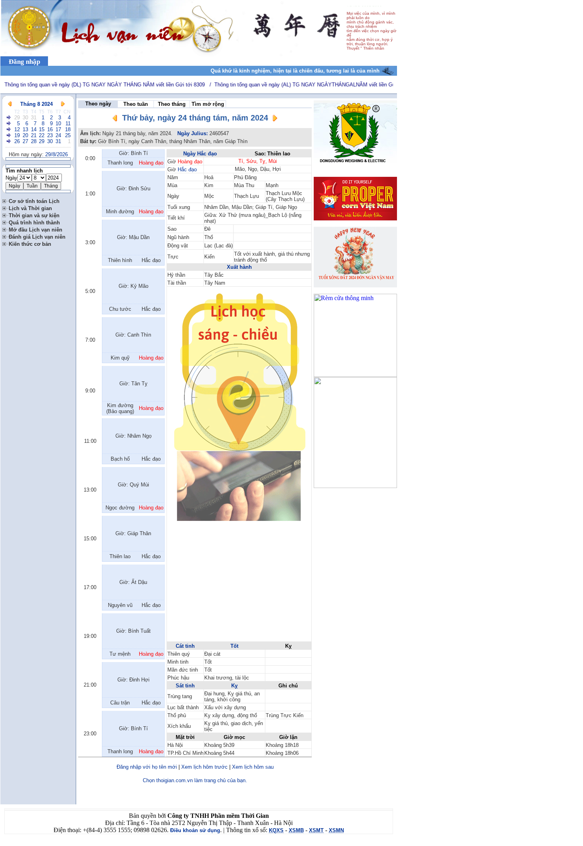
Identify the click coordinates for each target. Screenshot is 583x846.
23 (50, 135)
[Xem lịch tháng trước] (10, 104)
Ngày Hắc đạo (200, 154)
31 (33, 118)
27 (25, 141)
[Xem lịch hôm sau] (275, 119)
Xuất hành (239, 267)
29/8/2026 (56, 154)
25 (68, 135)
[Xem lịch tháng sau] (63, 104)
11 (68, 123)
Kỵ (234, 686)
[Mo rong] (5, 200)
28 (33, 141)
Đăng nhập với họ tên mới (147, 767)
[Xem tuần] (9, 117)
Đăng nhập (24, 61)
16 (50, 129)
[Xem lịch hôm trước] (115, 119)
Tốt (234, 646)
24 (58, 135)
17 (58, 129)
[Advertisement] (239, 585)
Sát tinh (185, 686)
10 (58, 123)
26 (17, 141)
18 (68, 129)
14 (33, 129)
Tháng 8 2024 (36, 104)
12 (17, 129)
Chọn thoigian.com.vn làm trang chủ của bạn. (195, 780)
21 (33, 135)
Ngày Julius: (192, 133)
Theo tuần (135, 104)
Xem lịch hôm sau (253, 767)
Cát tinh (185, 646)
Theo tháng (172, 104)
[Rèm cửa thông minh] (355, 374)
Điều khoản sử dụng (195, 830)
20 (25, 135)
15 (41, 129)
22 (41, 135)
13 (25, 129)
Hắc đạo (187, 169)
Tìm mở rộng (208, 104)
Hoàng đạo (190, 162)
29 (17, 118)
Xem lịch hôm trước (204, 767)
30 (25, 118)
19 (17, 135)
